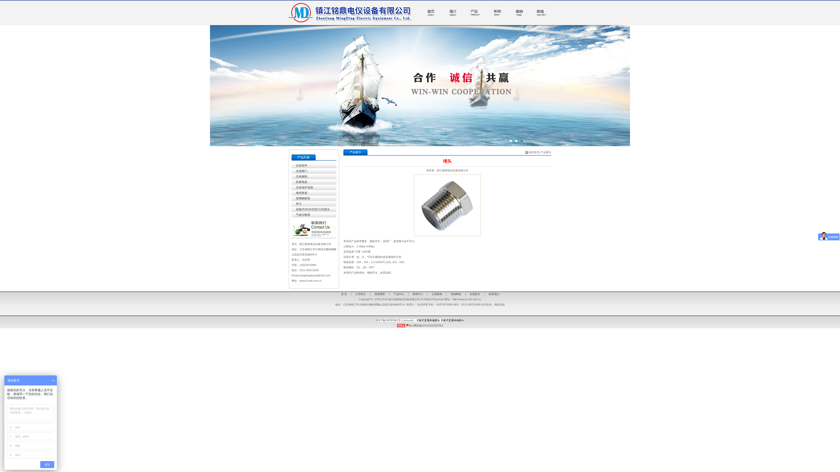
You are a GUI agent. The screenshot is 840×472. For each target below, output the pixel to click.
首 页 (344, 294)
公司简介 (360, 294)
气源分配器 (303, 214)
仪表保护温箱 (304, 187)
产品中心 (399, 294)
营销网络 (456, 294)
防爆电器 (301, 182)
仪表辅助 (301, 176)
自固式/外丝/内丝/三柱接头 (313, 209)
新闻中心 (418, 294)
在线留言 (475, 294)
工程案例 (437, 294)
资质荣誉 (379, 294)
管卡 (299, 203)
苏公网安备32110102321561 (426, 325)
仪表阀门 (301, 171)
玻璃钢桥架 (303, 198)
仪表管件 (301, 165)
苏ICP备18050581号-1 (389, 320)
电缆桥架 (301, 192)
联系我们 (494, 294)
